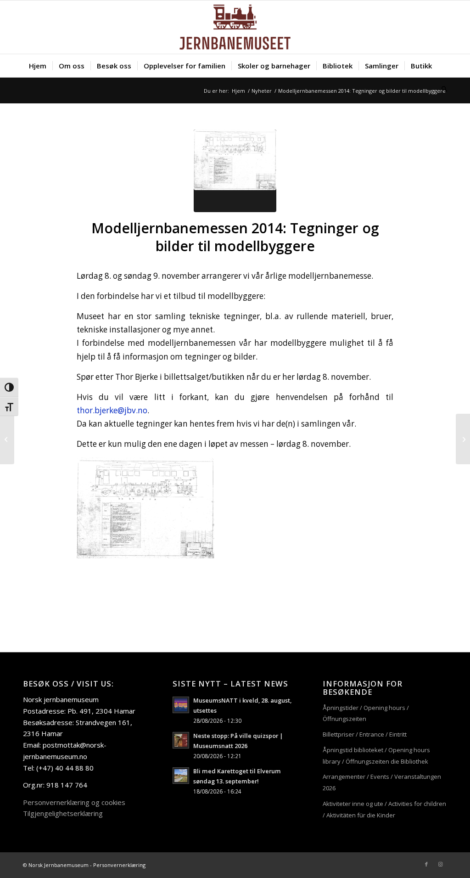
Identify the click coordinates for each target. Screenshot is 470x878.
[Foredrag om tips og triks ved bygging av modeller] (463, 439)
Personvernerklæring (119, 864)
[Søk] (441, 88)
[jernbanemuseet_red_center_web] (234, 27)
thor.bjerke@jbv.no (112, 410)
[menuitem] (37, 65)
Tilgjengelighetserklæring (63, 813)
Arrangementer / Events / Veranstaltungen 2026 (382, 782)
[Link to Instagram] (440, 864)
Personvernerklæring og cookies (74, 802)
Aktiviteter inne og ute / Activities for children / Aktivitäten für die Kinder (384, 809)
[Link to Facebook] (426, 864)
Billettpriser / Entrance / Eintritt (365, 734)
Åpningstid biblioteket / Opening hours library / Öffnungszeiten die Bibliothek (376, 755)
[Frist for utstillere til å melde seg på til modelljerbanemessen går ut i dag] (7, 439)
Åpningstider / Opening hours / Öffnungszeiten (366, 713)
